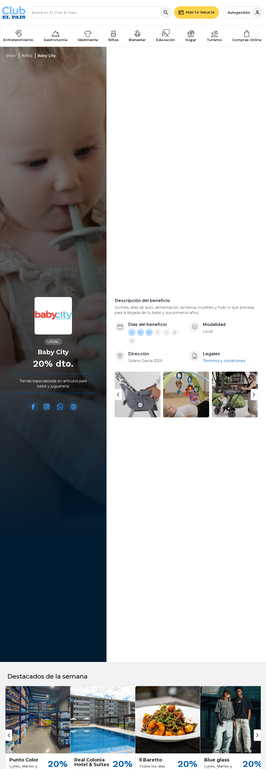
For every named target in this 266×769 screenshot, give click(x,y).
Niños (113, 40)
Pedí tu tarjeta (200, 12)
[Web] (73, 407)
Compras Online (246, 40)
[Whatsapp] (60, 407)
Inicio (11, 55)
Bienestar (137, 40)
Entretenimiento (18, 40)
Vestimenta (88, 40)
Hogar (190, 40)
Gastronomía (55, 40)
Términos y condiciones (224, 360)
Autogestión (239, 12)
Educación (165, 40)
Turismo (214, 40)
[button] (118, 394)
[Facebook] (33, 407)
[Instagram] (46, 407)
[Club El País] (13, 12)
